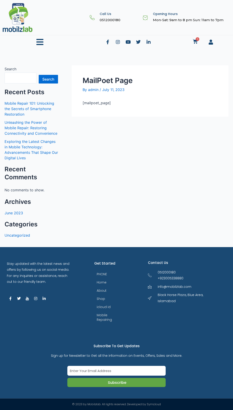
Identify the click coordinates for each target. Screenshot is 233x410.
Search (10, 69)
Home (101, 282)
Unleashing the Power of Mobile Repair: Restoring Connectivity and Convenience (31, 128)
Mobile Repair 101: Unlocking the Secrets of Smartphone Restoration (29, 108)
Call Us (105, 14)
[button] (40, 42)
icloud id (104, 307)
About (101, 290)
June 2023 (14, 213)
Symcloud (154, 404)
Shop (101, 298)
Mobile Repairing (104, 317)
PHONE (102, 274)
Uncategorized (17, 235)
